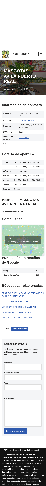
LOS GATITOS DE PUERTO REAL (16, 301)
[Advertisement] (23, 24)
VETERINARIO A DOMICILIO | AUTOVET (19, 307)
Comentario (9, 398)
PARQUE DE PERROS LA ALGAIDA (17, 318)
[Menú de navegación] (41, 54)
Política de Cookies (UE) (30, 450)
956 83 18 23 (24, 138)
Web (6, 383)
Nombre (8, 363)
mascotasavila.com (26, 120)
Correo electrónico (12, 373)
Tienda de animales (19, 328)
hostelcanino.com (13, 89)
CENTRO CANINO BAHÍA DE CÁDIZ (17, 312)
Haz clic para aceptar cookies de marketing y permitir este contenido (23, 240)
